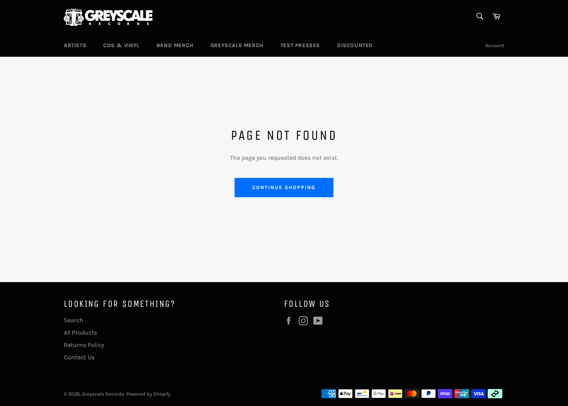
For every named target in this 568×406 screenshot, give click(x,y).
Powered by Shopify (148, 394)
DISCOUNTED (355, 45)
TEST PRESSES (300, 45)
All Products (80, 332)
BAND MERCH (175, 45)
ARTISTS (75, 45)
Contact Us (79, 357)
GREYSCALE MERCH (237, 45)
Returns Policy (84, 344)
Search (73, 320)
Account (494, 45)
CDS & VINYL (121, 45)
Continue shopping (283, 187)
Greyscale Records (103, 394)
